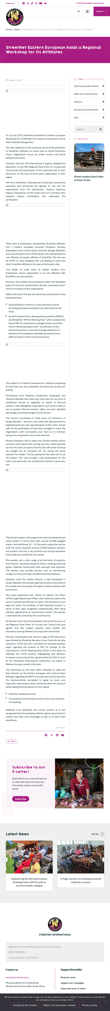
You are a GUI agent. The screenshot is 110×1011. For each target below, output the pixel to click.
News (17, 29)
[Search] (100, 129)
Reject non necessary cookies (59, 1005)
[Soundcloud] (45, 3)
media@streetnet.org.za (17, 977)
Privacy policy (89, 1005)
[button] (78, 11)
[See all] (102, 834)
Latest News (17, 834)
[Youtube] (41, 3)
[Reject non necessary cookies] (105, 1002)
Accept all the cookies (25, 1005)
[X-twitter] (28, 3)
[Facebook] (23, 3)
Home (9, 29)
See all (95, 834)
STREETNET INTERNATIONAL (55, 934)
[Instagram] (36, 3)
